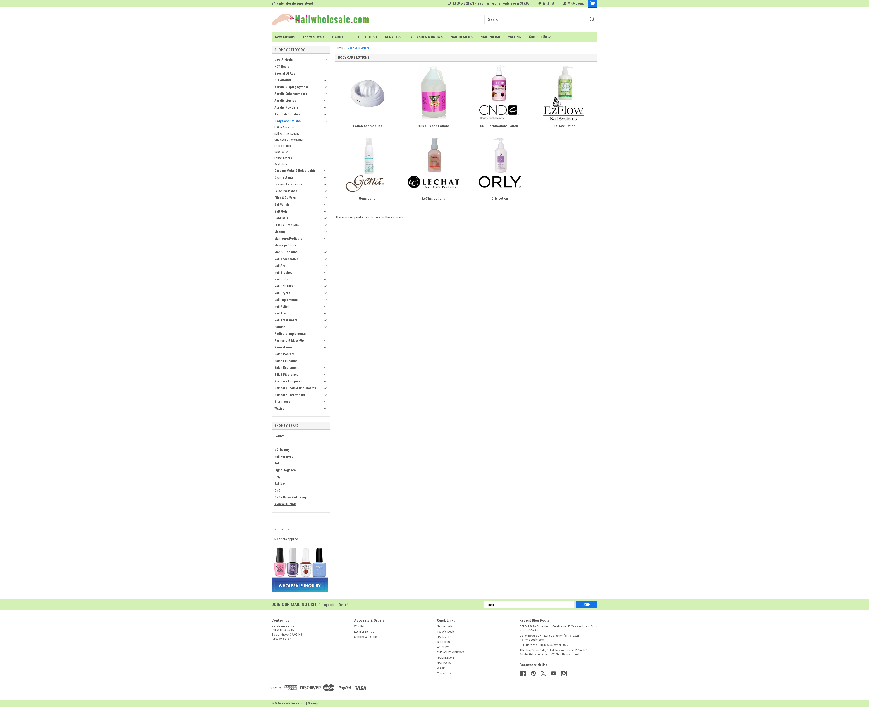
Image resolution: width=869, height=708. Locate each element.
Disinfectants (284, 177)
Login (357, 631)
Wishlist (548, 3)
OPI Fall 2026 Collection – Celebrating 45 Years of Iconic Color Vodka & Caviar (558, 628)
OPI (276, 443)
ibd (276, 463)
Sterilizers (282, 402)
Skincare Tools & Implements (295, 388)
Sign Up (369, 631)
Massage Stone (285, 245)
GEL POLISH (367, 37)
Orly (277, 477)
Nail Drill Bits (283, 286)
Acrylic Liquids (285, 101)
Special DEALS (285, 73)
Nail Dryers (282, 293)
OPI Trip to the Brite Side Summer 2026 (544, 645)
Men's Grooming (286, 252)
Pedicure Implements (290, 334)
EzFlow (279, 484)
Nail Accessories (286, 259)
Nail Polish (281, 306)
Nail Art (279, 266)
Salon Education (286, 361)
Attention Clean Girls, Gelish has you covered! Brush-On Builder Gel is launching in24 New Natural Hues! (554, 652)
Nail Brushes (283, 273)
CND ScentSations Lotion (289, 139)
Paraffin (279, 327)
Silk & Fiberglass (286, 374)
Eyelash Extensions (288, 184)
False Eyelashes (285, 191)
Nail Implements (286, 300)
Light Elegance (285, 470)
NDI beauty (282, 450)
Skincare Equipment (288, 381)
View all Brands (285, 504)
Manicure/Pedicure (288, 239)
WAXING (514, 37)
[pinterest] (533, 673)
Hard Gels (281, 218)
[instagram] (564, 673)
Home (339, 47)
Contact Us (538, 36)
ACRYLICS (393, 37)
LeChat (279, 436)
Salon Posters (284, 354)
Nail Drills (281, 279)
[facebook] (523, 673)
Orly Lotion (280, 164)
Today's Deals (313, 37)
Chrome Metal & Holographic (295, 171)
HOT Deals (281, 67)
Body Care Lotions (287, 121)
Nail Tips (280, 313)
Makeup (280, 232)
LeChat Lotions (283, 158)
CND (277, 490)
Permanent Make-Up (289, 340)
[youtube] (553, 673)
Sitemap (313, 703)
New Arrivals (285, 37)
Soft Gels (280, 211)
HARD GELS (341, 37)
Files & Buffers (285, 198)
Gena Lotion (281, 152)
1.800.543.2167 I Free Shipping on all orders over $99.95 (490, 3)
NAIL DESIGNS (462, 37)
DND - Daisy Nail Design (291, 497)
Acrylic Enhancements (290, 94)
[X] (543, 673)
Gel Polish (281, 205)
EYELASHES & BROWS (425, 37)
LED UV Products (286, 225)
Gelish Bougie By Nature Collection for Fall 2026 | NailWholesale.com (550, 637)
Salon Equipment (286, 368)
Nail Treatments (285, 320)
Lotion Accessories (285, 127)
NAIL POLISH (490, 37)
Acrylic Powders (286, 107)
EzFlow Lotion (282, 145)
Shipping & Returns (365, 636)
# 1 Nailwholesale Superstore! (292, 3)
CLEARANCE (283, 80)
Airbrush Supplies (287, 114)
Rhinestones (283, 347)
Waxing (279, 408)
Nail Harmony (283, 456)
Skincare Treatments (289, 395)
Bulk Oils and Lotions (286, 133)
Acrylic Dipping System (291, 87)
